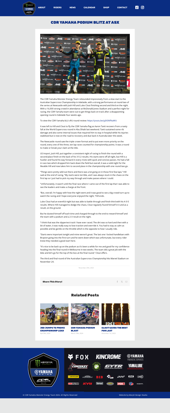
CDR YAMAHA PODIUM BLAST (85, 314)
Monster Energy (43, 395)
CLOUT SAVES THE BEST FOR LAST (115, 314)
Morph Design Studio (138, 395)
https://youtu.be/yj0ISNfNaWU (102, 120)
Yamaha (32, 395)
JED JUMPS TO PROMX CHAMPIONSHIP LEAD (54, 314)
